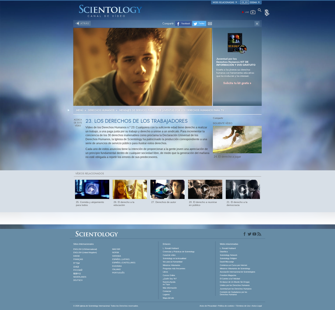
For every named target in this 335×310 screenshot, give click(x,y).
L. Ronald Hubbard (171, 248)
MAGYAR (116, 249)
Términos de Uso (243, 306)
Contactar (167, 291)
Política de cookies (226, 306)
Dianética (224, 252)
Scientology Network (228, 255)
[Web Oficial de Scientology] (267, 13)
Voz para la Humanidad (172, 262)
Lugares (166, 294)
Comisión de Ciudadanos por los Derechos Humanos (233, 293)
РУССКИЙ (77, 270)
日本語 (76, 267)
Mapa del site (168, 298)
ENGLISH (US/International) (85, 249)
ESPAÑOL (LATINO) (121, 259)
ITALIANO (116, 269)
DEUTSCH (78, 280)
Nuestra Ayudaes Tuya (169, 283)
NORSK (115, 252)
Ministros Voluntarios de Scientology (235, 268)
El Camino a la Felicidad (230, 279)
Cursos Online (169, 275)
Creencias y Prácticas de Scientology (179, 252)
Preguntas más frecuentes (174, 268)
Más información (170, 288)
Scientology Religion (228, 258)
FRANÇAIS (78, 259)
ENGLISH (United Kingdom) (85, 252)
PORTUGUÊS (118, 273)
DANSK (76, 256)
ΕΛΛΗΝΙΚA (117, 266)
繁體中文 (77, 274)
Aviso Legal (257, 306)
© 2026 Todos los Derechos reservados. (106, 306)
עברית (76, 263)
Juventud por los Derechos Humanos (236, 289)
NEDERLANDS (79, 277)
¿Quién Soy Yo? (170, 279)
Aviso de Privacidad (208, 306)
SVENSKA (116, 256)
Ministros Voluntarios (171, 265)
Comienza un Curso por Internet (233, 265)
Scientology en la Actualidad (174, 258)
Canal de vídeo (169, 255)
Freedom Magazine (228, 275)
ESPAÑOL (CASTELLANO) (123, 263)
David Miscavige (227, 262)
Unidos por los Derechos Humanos (235, 285)
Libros (165, 272)
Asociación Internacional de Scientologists (237, 272)
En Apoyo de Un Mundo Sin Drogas (235, 282)
